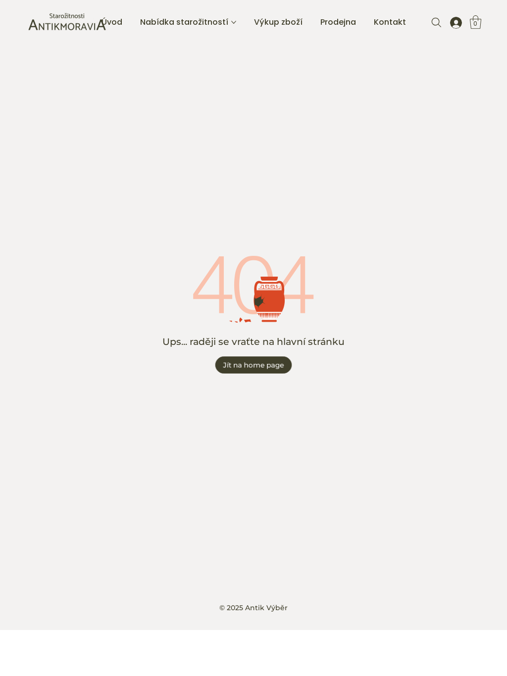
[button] (475, 22)
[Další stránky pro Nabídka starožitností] (233, 22)
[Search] (436, 22)
